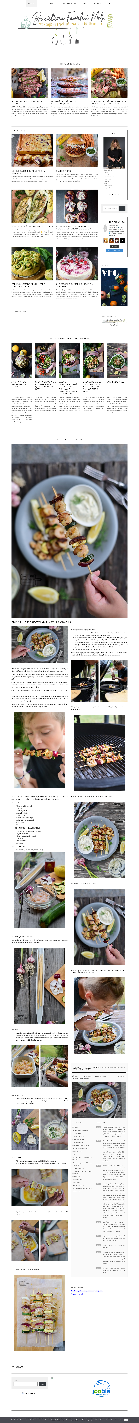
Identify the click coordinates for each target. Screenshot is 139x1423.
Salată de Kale (115, 382)
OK (126, 1420)
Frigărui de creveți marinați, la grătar (41, 622)
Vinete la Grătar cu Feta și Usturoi (32, 226)
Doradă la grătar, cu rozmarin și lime (64, 102)
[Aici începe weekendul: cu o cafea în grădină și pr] (122, 240)
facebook (110, 195)
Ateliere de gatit (70, 3)
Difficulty (100, 1076)
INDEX (42, 3)
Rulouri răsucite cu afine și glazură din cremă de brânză (73, 227)
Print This (123, 1076)
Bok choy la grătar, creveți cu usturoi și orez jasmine (87, 1291)
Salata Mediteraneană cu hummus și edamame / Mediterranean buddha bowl (68, 388)
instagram (112, 195)
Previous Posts (20, 311)
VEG (84, 3)
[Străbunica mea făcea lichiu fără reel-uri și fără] (105, 240)
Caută (15, 1380)
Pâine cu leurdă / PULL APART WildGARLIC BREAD (28, 285)
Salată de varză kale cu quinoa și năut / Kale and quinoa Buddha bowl (93, 387)
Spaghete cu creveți (77, 1294)
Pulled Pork (63, 171)
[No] (136, 1420)
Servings (88, 1076)
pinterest (115, 195)
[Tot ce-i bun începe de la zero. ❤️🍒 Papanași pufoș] (117, 240)
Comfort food (98, 3)
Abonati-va (118, 195)
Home (30, 3)
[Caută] (122, 208)
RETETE (53, 3)
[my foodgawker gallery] (29, 1393)
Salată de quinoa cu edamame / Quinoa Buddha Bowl (45, 385)
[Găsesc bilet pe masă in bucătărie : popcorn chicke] (111, 240)
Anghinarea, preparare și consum (18, 384)
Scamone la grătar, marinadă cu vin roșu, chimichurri (108, 102)
